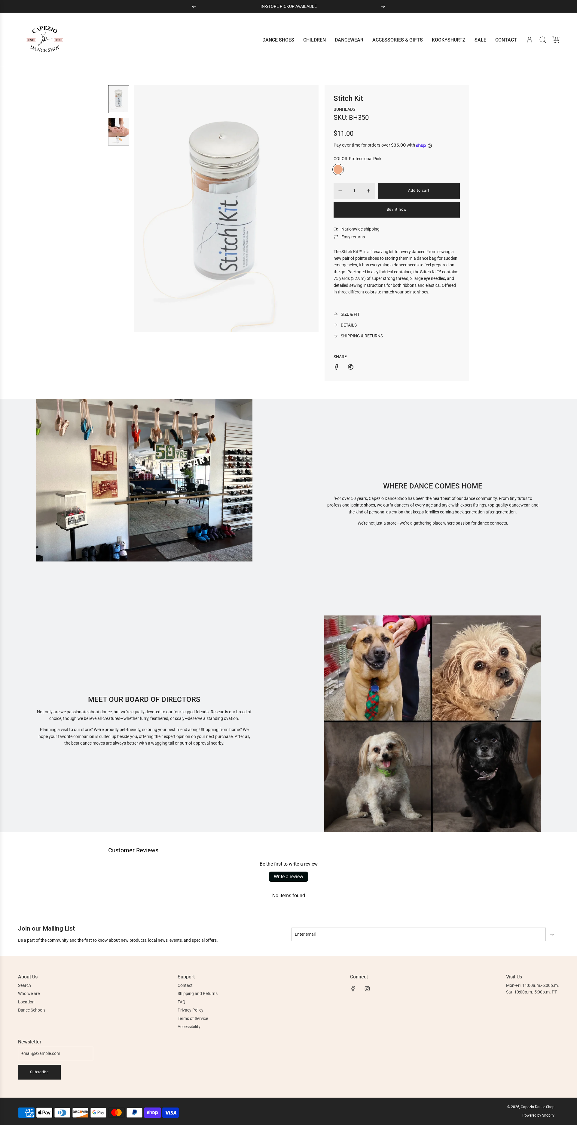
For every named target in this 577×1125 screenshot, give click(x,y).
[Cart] (556, 39)
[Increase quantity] (368, 190)
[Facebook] (353, 988)
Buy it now (397, 209)
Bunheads (344, 109)
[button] (148, 208)
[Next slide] (383, 6)
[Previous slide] (194, 6)
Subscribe (39, 1072)
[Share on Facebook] (336, 367)
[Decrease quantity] (340, 190)
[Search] (542, 39)
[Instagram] (367, 988)
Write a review (288, 876)
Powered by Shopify (538, 1115)
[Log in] (529, 39)
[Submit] (552, 934)
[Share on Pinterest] (350, 367)
